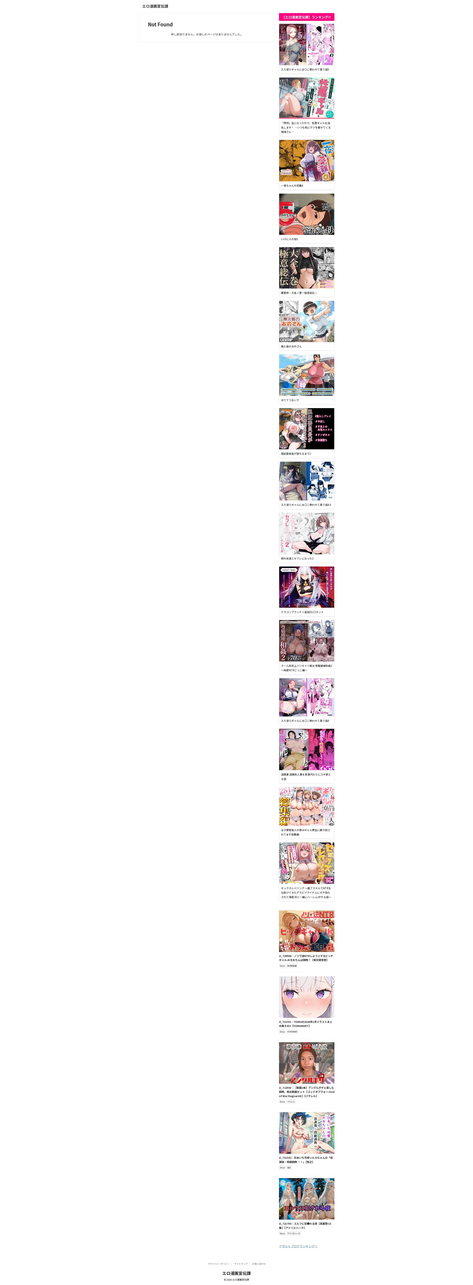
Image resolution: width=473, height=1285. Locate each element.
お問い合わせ (259, 1263)
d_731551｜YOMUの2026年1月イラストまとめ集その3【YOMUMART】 (305, 1024)
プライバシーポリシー (218, 1263)
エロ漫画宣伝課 (155, 6)
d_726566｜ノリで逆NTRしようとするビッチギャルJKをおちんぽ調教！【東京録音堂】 (306, 958)
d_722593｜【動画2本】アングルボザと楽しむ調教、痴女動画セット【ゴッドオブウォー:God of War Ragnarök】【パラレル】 (306, 1092)
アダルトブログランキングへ (298, 1246)
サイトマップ (241, 1263)
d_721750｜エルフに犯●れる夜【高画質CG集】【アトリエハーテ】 (305, 1225)
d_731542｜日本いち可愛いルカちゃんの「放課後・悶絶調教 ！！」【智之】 (306, 1160)
